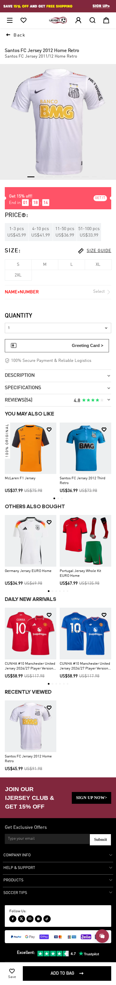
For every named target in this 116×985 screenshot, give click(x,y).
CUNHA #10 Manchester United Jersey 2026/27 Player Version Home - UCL (30, 666)
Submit (100, 839)
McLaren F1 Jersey (20, 478)
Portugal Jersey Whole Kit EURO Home (80, 573)
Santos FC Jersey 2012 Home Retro (28, 759)
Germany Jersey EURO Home (28, 571)
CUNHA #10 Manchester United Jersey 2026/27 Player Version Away (85, 666)
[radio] (84, 400)
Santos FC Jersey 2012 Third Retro (82, 480)
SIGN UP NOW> (91, 797)
